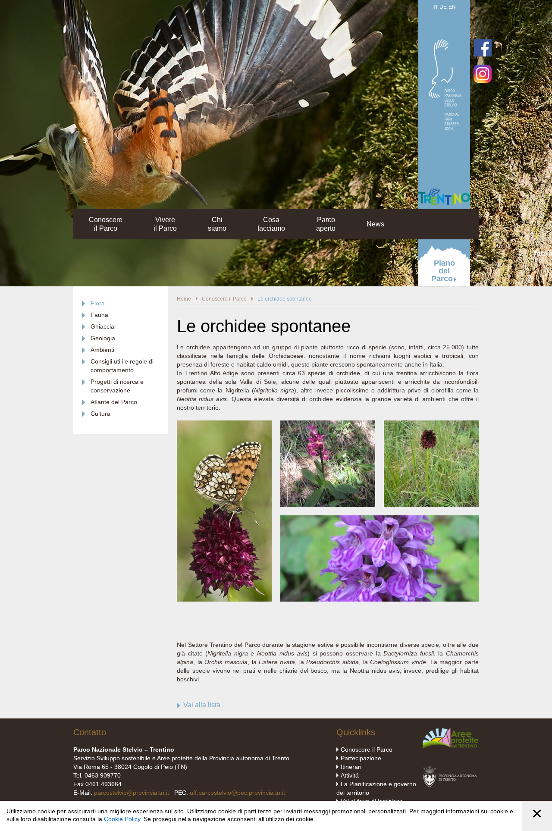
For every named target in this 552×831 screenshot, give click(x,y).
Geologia (103, 338)
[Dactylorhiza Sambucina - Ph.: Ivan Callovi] (327, 424)
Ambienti (102, 349)
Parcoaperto (326, 224)
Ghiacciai (103, 326)
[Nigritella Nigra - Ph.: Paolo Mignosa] (224, 599)
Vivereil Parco (165, 224)
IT (435, 7)
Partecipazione (361, 758)
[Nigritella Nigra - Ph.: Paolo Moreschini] (431, 424)
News (375, 224)
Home (184, 299)
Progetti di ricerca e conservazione (117, 386)
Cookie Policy (122, 818)
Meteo (385, 6)
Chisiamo (217, 224)
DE (443, 7)
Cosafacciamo (271, 224)
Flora (98, 303)
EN (452, 7)
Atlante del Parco (114, 401)
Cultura (100, 413)
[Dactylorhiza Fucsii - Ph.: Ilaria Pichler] (379, 519)
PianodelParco (443, 271)
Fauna (99, 314)
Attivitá (350, 775)
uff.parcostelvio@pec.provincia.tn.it (237, 792)
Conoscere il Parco (224, 299)
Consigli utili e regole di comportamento (122, 365)
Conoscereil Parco (105, 224)
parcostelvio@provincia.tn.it (131, 792)
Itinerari (351, 766)
